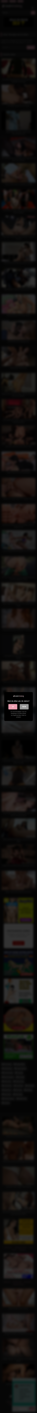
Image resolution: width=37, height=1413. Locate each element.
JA (13, 707)
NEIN (24, 707)
